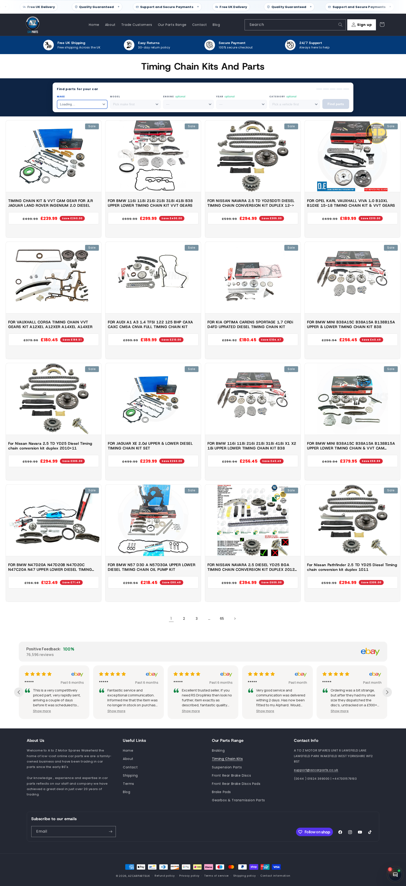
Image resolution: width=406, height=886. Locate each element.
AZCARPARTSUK (139, 876)
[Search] (340, 25)
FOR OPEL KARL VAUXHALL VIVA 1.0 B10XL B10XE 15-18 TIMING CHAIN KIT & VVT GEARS (351, 203)
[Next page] (235, 618)
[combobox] (295, 25)
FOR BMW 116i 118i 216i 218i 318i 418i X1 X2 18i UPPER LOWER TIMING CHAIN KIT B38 (251, 446)
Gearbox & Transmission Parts (238, 800)
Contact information (275, 876)
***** (34, 682)
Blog (126, 792)
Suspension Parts (227, 767)
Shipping (130, 775)
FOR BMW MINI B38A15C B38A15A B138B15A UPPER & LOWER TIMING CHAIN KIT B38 (351, 324)
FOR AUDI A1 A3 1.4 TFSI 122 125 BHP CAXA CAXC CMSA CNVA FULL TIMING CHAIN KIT (150, 324)
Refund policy (165, 876)
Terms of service (216, 876)
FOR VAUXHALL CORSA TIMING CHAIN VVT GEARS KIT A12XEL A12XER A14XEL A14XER (50, 324)
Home (128, 750)
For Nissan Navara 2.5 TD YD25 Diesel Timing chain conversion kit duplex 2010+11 (50, 446)
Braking (218, 750)
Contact (130, 767)
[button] (48, 710)
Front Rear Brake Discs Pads (236, 783)
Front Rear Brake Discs (231, 775)
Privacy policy (189, 876)
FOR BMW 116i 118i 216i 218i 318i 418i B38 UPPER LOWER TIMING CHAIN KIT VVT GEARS (150, 203)
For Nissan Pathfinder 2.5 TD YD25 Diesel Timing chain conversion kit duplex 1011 (352, 567)
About (128, 759)
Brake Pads (221, 792)
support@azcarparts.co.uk (316, 770)
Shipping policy (244, 876)
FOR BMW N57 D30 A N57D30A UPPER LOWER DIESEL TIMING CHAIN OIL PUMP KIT (151, 567)
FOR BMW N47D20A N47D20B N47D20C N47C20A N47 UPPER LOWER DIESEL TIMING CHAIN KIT (50, 567)
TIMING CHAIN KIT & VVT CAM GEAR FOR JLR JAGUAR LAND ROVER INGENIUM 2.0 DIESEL (50, 203)
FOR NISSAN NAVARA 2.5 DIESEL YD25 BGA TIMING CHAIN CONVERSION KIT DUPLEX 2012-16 (252, 567)
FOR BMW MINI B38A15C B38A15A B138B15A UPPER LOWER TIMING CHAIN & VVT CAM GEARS (351, 446)
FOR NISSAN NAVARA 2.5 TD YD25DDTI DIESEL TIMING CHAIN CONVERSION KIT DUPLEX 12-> (251, 203)
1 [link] (171, 618)
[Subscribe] (110, 831)
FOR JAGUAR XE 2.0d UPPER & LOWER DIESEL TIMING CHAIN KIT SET (150, 446)
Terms (128, 783)
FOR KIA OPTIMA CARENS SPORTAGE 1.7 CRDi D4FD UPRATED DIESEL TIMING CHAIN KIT (250, 324)
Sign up (364, 24)
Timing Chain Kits (227, 759)
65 (222, 618)
